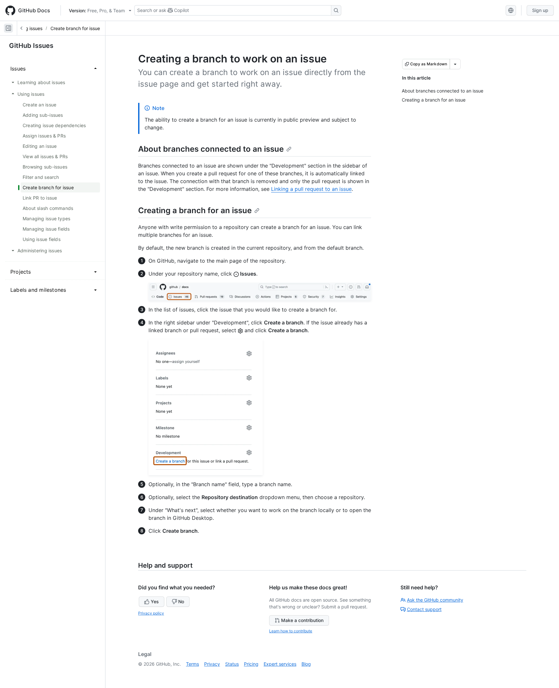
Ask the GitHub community (435, 600)
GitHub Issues (31, 45)
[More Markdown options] (455, 64)
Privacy (212, 664)
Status (232, 664)
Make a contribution (302, 620)
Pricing (251, 664)
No (181, 601)
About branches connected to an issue (211, 149)
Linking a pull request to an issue (311, 189)
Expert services (280, 664)
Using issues (29, 28)
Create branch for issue (75, 28)
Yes (155, 601)
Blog (306, 664)
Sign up (540, 10)
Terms (192, 664)
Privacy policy (151, 613)
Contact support (424, 609)
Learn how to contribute (290, 630)
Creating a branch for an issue (195, 210)
